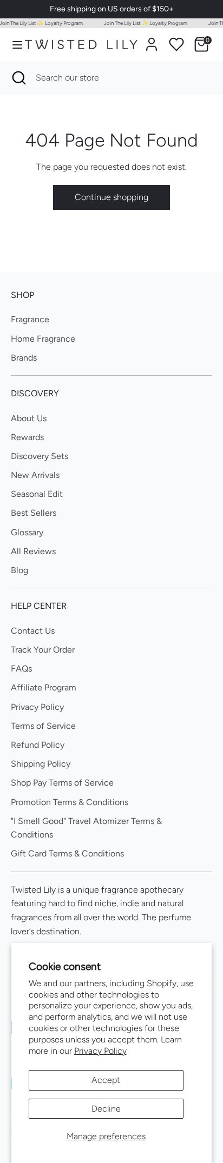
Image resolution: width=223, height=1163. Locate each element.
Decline (106, 1109)
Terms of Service (43, 726)
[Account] (151, 40)
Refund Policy (37, 745)
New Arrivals (35, 475)
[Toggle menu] (12, 45)
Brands (24, 358)
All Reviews (33, 551)
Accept (105, 1080)
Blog (19, 570)
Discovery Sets (39, 456)
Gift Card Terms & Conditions (67, 853)
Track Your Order (43, 649)
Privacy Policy (100, 1051)
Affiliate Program (43, 687)
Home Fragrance (43, 339)
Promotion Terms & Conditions (69, 802)
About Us (29, 418)
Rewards (27, 437)
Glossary (27, 532)
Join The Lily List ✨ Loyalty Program (143, 23)
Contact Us (33, 631)
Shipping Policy (40, 764)
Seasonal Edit (37, 494)
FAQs (21, 668)
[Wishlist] (176, 44)
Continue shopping (111, 197)
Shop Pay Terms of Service (62, 782)
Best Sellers (33, 513)
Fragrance (30, 319)
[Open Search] (18, 78)
